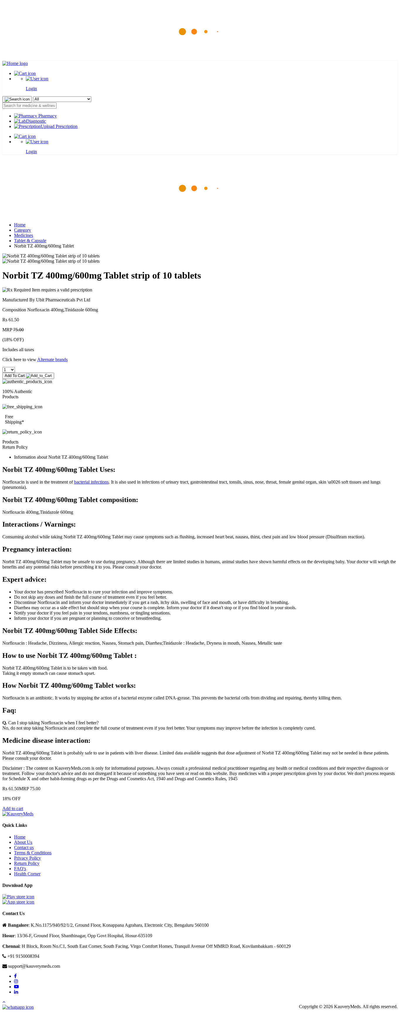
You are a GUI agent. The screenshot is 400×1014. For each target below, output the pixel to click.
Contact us (24, 847)
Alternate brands (52, 359)
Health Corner (27, 873)
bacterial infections (91, 481)
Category (22, 230)
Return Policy (27, 863)
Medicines (23, 235)
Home (19, 224)
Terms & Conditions (33, 852)
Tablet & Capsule (30, 240)
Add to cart (12, 808)
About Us (23, 842)
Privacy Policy (27, 858)
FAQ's (20, 868)
